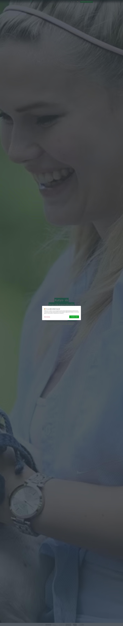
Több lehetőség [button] (47, 316)
